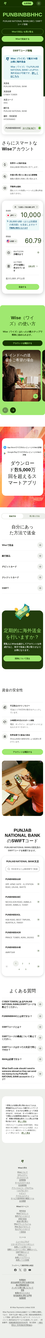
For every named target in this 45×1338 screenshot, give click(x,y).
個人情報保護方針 (22, 1285)
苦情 (22, 1290)
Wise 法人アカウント (22, 1227)
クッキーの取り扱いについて (22, 1288)
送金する (22, 287)
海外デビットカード (22, 1216)
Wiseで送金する (22, 39)
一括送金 (22, 1232)
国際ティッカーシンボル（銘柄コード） (22, 1249)
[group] (21, 376)
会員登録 (27, 3)
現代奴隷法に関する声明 (22, 1295)
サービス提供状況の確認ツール (22, 1198)
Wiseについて (22, 1172)
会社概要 (22, 1201)
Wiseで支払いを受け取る (22, 31)
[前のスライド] (5, 410)
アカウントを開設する (22, 343)
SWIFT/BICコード (22, 1252)
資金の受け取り (22, 1221)
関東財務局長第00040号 (18, 1322)
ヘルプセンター (22, 1190)
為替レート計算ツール (22, 1247)
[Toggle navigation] (38, 3)
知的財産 (22, 1298)
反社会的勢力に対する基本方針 (22, 1282)
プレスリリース (22, 1177)
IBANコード (22, 1255)
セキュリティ (23, 1175)
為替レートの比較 (22, 1260)
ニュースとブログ (22, 1242)
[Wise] (5, 3)
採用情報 (22, 1180)
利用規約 (22, 1280)
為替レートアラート (22, 1257)
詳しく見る (22, 1121)
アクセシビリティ (22, 1196)
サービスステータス (22, 1183)
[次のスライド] (13, 410)
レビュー (22, 1193)
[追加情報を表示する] (35, 396)
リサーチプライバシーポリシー (22, 1244)
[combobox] (11, 215)
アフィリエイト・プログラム (22, 1188)
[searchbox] (22, 869)
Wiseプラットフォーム (22, 1224)
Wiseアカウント (22, 1213)
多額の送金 (22, 1219)
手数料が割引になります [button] (18, 228)
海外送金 (22, 1211)
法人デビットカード (22, 1229)
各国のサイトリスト (22, 1293)
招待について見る (22, 658)
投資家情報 (22, 1185)
